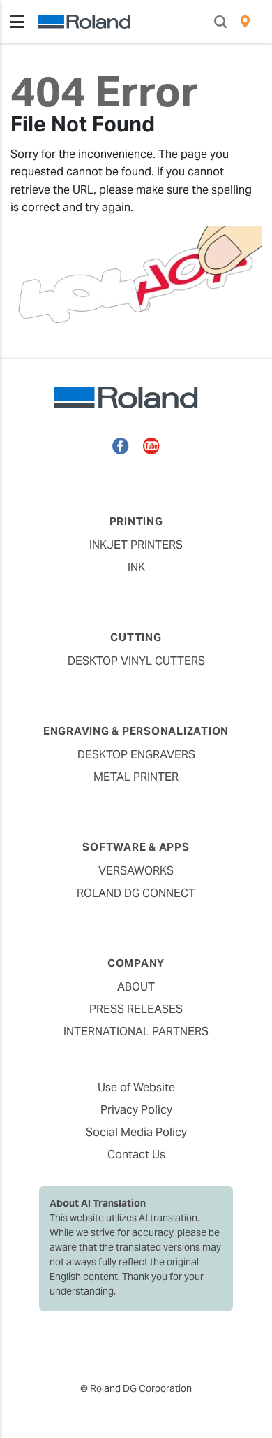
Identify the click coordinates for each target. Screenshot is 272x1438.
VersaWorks (136, 870)
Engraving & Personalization (136, 731)
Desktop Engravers (136, 754)
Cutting (135, 637)
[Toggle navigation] (17, 22)
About (136, 986)
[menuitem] (245, 21)
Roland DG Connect (136, 893)
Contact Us (136, 1154)
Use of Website (136, 1087)
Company (136, 963)
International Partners (136, 1031)
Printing (136, 521)
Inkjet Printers (136, 545)
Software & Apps (135, 847)
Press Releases (136, 1009)
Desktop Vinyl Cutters (136, 661)
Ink (136, 567)
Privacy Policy (136, 1109)
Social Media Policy (136, 1132)
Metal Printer (136, 777)
